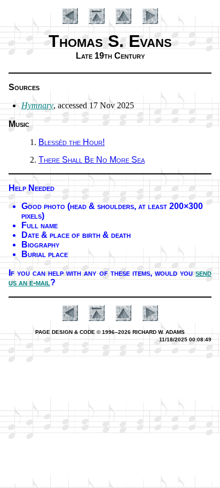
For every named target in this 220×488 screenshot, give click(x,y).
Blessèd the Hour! (71, 142)
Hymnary (37, 105)
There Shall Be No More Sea (91, 159)
